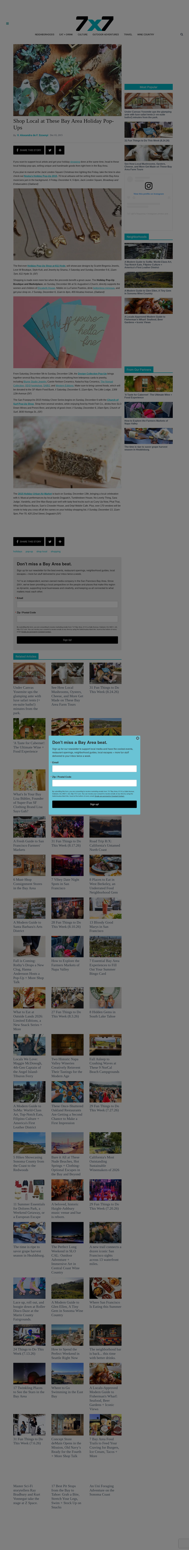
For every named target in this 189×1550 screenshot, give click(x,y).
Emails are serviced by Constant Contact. (109, 796)
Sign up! (94, 804)
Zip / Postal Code (61, 777)
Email (55, 762)
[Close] (137, 738)
